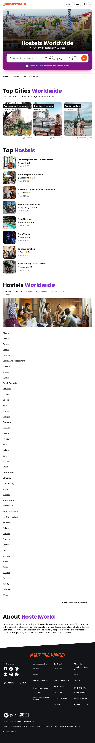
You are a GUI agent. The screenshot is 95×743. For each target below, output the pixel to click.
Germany (7, 422)
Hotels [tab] (16, 76)
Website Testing (66, 726)
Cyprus (6, 377)
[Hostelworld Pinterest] (11, 674)
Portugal (6, 533)
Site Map (78, 726)
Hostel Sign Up (80, 692)
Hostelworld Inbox (81, 704)
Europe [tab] (8, 292)
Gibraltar (6, 428)
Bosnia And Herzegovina (14, 361)
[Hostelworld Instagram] (17, 669)
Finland (6, 405)
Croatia (6, 372)
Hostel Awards (59, 686)
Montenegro (8, 500)
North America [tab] (26, 292)
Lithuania (7, 478)
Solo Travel (58, 692)
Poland (6, 528)
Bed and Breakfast (40, 680)
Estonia (6, 400)
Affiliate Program (80, 698)
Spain (5, 567)
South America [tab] (41, 292)
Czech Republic (10, 383)
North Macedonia (10, 511)
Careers (77, 680)
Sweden (6, 572)
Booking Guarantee (61, 680)
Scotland (7, 545)
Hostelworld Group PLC (81, 668)
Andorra (6, 338)
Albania (6, 333)
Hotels (35, 674)
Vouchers (54, 726)
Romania (6, 539)
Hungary (7, 439)
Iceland (6, 444)
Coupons (45, 726)
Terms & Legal (34, 726)
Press (76, 674)
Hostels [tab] (6, 76)
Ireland (6, 450)
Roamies (57, 704)
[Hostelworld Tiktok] (17, 674)
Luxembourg (8, 483)
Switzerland (8, 578)
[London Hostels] (47, 119)
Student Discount (60, 698)
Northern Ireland (10, 517)
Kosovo (6, 461)
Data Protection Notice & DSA (15, 726)
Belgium (6, 355)
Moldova (6, 494)
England (6, 394)
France (6, 411)
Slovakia (6, 556)
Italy (4, 455)
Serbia (5, 550)
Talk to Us (37, 692)
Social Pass (58, 668)
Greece (6, 433)
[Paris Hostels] (78, 119)
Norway (6, 522)
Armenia (6, 344)
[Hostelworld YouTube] (5, 674)
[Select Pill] (84, 4)
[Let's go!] (84, 58)
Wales (5, 595)
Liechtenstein (8, 472)
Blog (55, 674)
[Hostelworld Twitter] (11, 669)
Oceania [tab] (54, 292)
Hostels (36, 668)
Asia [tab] (16, 292)
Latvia (5, 467)
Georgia (6, 416)
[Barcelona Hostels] (17, 119)
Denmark (7, 389)
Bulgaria (6, 366)
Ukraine (6, 589)
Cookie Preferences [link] (11, 732)
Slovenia (6, 561)
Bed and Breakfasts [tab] (31, 76)
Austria (6, 350)
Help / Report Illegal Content (41, 698)
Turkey (6, 584)
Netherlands (8, 506)
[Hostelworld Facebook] (5, 669)
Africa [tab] (63, 292)
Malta (5, 489)
